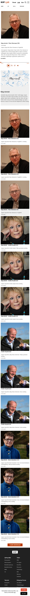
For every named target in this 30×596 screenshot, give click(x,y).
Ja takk (24, 590)
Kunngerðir (7, 582)
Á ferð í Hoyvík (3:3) (6, 352)
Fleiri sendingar (15, 545)
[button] (8, 65)
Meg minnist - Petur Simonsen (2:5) (10, 174)
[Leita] (25, 2)
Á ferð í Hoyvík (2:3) (6, 389)
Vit (5, 572)
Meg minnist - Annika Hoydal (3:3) (9, 245)
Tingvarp (22, 6)
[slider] (24, 65)
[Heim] (3, 2)
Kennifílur (19, 564)
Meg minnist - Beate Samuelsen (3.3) (10, 460)
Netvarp (19, 574)
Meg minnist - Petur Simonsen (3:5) (10, 138)
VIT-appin (19, 562)
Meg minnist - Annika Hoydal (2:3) (9, 281)
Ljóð (18, 2)
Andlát (6, 585)
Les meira (3, 58)
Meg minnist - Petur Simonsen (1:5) (9, 209)
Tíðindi (14, 2)
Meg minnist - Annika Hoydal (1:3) (9, 316)
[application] (15, 65)
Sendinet (19, 576)
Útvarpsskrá (7, 560)
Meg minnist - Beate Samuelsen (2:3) (10, 497)
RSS (18, 572)
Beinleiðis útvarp (8, 567)
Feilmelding (19, 569)
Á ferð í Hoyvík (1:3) (6, 424)
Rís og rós (19, 567)
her (15, 592)
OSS (18, 560)
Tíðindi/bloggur (20, 585)
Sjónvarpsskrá (8, 562)
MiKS (6, 569)
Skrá (2, 6)
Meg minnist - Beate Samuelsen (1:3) (10, 534)
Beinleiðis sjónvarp (9, 564)
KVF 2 (14, 6)
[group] (17, 65)
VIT (8, 6)
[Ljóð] (8, 2)
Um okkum (19, 582)
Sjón (22, 2)
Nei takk (24, 593)
